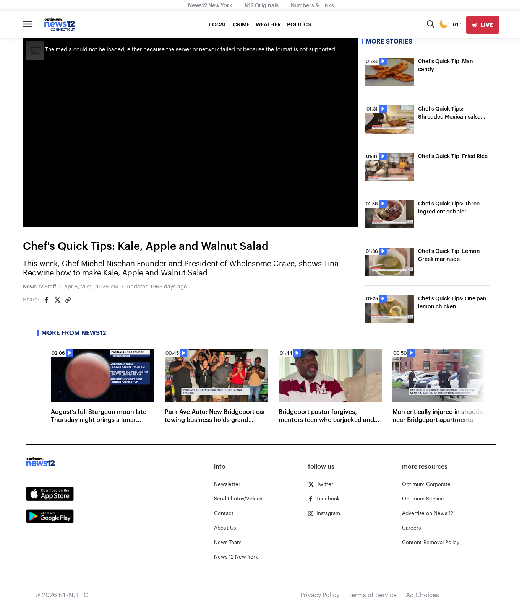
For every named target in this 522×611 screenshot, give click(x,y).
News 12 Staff (39, 287)
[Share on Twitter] (57, 300)
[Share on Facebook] (47, 300)
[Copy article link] (68, 300)
